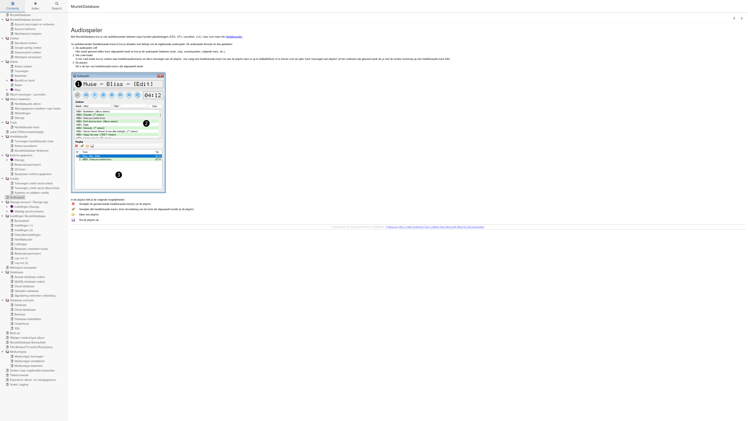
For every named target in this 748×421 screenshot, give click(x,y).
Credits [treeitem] (14, 178)
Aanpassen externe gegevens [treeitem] (33, 174)
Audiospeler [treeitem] (17, 197)
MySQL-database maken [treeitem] (30, 281)
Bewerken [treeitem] (21, 76)
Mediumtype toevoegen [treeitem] (29, 356)
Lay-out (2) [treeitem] (21, 263)
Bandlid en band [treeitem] (25, 80)
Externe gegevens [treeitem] (21, 155)
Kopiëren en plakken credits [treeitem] (32, 193)
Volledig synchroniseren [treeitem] (29, 211)
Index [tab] (35, 8)
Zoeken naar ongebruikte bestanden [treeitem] (32, 370)
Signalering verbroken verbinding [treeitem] (35, 295)
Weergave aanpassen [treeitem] (28, 57)
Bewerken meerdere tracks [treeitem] (31, 249)
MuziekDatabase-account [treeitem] (25, 19)
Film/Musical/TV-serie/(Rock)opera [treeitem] (31, 347)
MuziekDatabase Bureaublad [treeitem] (28, 342)
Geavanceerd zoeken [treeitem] (28, 52)
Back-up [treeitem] (15, 333)
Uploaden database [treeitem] (27, 291)
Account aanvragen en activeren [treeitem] (35, 24)
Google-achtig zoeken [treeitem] (28, 48)
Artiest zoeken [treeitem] (23, 66)
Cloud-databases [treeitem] (25, 309)
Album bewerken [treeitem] (20, 99)
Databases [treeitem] (16, 272)
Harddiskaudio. (234, 36)
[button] (734, 18)
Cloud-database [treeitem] (24, 286)
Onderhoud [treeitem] (22, 323)
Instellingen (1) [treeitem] (24, 225)
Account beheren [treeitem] (25, 29)
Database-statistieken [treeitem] (28, 319)
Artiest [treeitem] (14, 62)
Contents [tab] (12, 8)
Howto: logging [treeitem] (19, 384)
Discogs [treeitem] (19, 118)
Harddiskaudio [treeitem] (19, 136)
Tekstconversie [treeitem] (19, 375)
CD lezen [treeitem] (20, 169)
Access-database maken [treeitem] (30, 277)
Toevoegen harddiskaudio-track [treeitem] (34, 141)
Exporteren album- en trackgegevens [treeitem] (33, 380)
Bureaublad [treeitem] (22, 221)
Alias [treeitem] (17, 90)
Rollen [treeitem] (18, 85)
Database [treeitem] (20, 305)
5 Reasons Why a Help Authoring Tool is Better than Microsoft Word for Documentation (435, 227)
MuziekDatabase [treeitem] (20, 15)
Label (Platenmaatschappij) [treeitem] (27, 132)
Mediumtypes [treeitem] (18, 352)
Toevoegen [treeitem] (21, 71)
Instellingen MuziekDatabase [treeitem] (27, 216)
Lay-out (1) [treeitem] (21, 258)
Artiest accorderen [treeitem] (26, 146)
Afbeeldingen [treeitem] (23, 113)
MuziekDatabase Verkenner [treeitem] (32, 150)
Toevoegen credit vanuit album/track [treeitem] (37, 188)
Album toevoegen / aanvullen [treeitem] (28, 94)
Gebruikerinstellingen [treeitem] (28, 235)
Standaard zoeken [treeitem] (26, 43)
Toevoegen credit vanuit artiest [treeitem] (34, 183)
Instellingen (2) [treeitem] (24, 230)
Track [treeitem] (13, 122)
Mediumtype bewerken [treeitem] (29, 366)
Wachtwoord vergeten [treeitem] (28, 33)
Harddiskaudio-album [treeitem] (28, 104)
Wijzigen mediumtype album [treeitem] (27, 338)
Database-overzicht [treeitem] (22, 300)
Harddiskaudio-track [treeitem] (27, 127)
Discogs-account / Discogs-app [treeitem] (29, 202)
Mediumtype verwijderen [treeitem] (30, 361)
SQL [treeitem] (17, 328)
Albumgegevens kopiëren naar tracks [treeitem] (38, 108)
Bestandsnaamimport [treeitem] (28, 164)
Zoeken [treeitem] (14, 38)
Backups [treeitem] (20, 314)
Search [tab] (57, 8)
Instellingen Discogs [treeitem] (27, 207)
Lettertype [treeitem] (21, 244)
